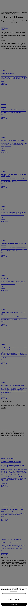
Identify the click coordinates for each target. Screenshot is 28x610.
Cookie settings (14, 595)
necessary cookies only (14, 599)
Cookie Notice (13, 591)
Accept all (14, 604)
